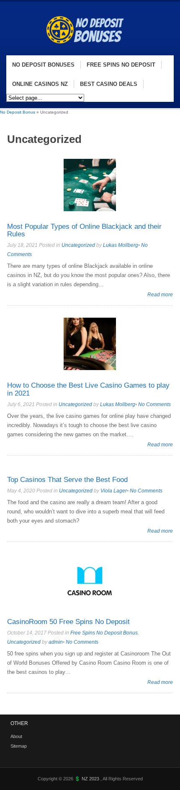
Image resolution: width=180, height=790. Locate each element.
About (16, 736)
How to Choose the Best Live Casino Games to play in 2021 (88, 389)
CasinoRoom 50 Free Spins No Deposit (68, 622)
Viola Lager (113, 491)
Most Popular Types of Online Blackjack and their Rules (84, 230)
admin (56, 642)
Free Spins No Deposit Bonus (104, 633)
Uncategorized (78, 245)
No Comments (154, 404)
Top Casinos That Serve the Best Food (67, 480)
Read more (160, 294)
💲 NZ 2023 (87, 778)
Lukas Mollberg (120, 245)
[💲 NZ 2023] (88, 51)
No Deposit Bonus (17, 112)
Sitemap (18, 746)
